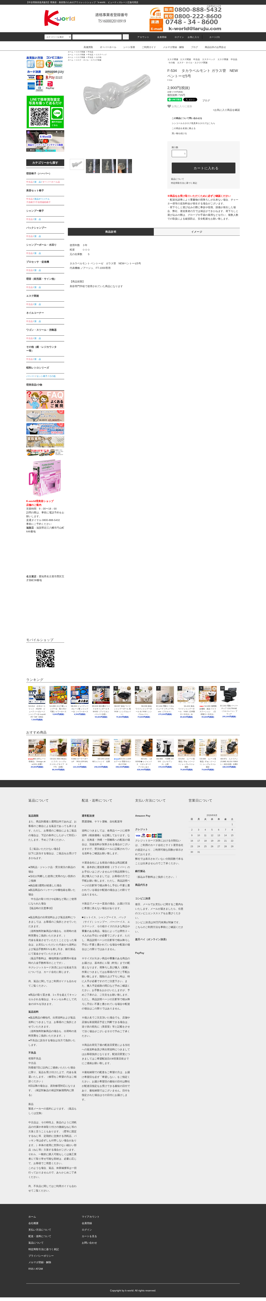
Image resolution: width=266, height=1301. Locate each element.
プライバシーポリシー (41, 1255)
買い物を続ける (179, 133)
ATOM (39, 1268)
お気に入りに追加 (181, 106)
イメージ (196, 231)
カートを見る (89, 1236)
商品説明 (111, 231)
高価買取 (88, 47)
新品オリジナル (42, 199)
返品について (177, 179)
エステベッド (101, 55)
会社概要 (33, 1223)
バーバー (30, 376)
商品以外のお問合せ (215, 47)
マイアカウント (91, 1216)
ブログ (194, 47)
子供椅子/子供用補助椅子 (38, 202)
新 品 (37, 182)
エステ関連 (80, 52)
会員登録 (162, 37)
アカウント (143, 37)
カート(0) (214, 37)
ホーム (70, 52)
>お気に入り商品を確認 (226, 109)
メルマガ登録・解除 (173, 47)
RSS (30, 1268)
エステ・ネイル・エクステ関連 (88, 60)
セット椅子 (42, 376)
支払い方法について (39, 1229)
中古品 (90, 52)
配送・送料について (39, 1236)
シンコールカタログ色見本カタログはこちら (193, 123)
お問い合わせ (89, 1242)
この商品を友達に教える (184, 128)
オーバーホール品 (51, 182)
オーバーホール (108, 47)
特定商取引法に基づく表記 (184, 183)
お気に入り (194, 37)
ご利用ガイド (149, 47)
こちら (139, 927)
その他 (98, 57)
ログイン (179, 37)
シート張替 (129, 47)
